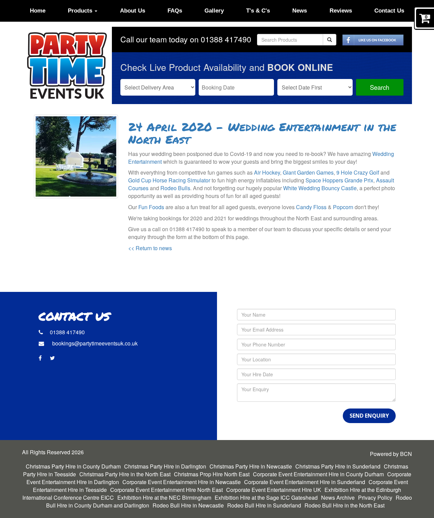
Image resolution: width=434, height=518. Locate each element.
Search (379, 87)
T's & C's (258, 10)
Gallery (214, 10)
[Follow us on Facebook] (372, 39)
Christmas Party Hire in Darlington (165, 466)
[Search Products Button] (329, 39)
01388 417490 (226, 39)
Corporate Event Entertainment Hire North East (166, 490)
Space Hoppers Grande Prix (339, 180)
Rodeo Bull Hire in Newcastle (188, 505)
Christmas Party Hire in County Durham (73, 466)
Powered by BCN (391, 454)
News (299, 10)
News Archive (338, 497)
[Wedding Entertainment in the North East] (76, 157)
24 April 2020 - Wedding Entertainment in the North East (262, 133)
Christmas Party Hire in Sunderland (337, 466)
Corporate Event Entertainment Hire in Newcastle (181, 482)
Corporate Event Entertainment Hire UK (273, 490)
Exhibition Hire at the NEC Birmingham (164, 497)
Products (81, 10)
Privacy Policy (375, 497)
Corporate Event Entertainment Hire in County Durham (318, 474)
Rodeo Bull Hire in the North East (344, 505)
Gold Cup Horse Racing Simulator (169, 180)
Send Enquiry (369, 415)
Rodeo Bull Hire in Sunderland (264, 505)
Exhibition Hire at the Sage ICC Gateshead (266, 497)
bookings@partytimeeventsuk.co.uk (94, 343)
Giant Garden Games (308, 172)
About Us (132, 10)
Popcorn (343, 207)
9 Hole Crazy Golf (357, 172)
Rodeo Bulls (175, 188)
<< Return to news (150, 248)
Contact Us (389, 10)
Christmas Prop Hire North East (212, 474)
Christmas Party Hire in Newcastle (251, 466)
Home (37, 10)
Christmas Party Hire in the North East (125, 474)
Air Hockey (267, 172)
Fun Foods (151, 207)
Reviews (341, 10)
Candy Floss (311, 207)
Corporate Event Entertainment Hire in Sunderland (304, 482)
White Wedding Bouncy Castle (320, 188)
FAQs (174, 10)
